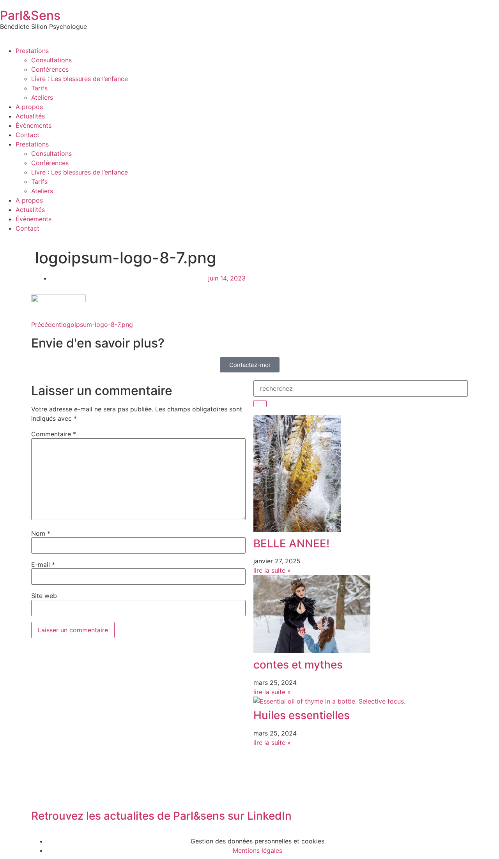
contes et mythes (298, 664)
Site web (44, 596)
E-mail (43, 564)
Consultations (51, 60)
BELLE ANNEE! (291, 543)
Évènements (33, 125)
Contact (27, 135)
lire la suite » (272, 570)
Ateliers (42, 97)
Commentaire (53, 434)
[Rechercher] (260, 403)
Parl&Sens (30, 15)
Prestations (32, 51)
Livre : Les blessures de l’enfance (79, 79)
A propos (29, 107)
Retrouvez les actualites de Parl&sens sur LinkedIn (161, 815)
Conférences (50, 69)
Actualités (30, 116)
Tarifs (39, 88)
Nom (40, 533)
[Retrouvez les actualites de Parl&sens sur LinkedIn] (41, 794)
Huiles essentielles (301, 715)
